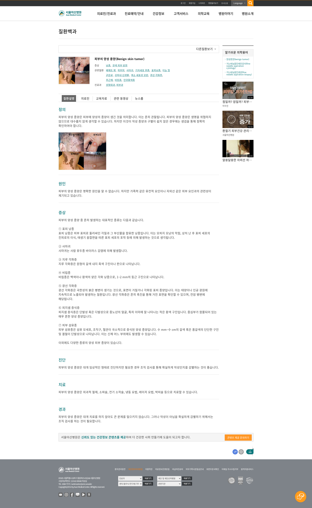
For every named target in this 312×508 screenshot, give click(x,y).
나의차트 (202, 3)
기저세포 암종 (142, 70)
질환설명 (68, 98)
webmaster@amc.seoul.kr (81, 484)
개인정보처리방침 (135, 469)
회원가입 (192, 3)
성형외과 (110, 85)
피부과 (119, 85)
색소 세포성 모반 (139, 75)
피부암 (121, 70)
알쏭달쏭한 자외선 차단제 (238, 160)
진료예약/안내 (134, 13)
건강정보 (158, 13)
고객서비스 (181, 13)
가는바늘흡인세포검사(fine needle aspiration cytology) (238, 65)
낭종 (108, 65)
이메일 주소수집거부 (230, 469)
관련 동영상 (121, 98)
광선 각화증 (156, 75)
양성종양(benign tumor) (237, 59)
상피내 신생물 (122, 75)
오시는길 (224, 3)
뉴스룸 (139, 98)
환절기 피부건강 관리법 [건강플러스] (238, 131)
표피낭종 (156, 70)
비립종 (118, 80)
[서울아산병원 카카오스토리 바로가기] (89, 495)
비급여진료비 (177, 469)
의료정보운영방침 (162, 469)
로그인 (183, 3)
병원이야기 (226, 13)
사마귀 (129, 70)
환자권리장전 (120, 469)
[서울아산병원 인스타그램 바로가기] (66, 495)
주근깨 (109, 80)
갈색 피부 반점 (119, 65)
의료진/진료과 (106, 13)
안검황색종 (129, 80)
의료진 (85, 98)
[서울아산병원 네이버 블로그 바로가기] (78, 495)
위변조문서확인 (212, 469)
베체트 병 (111, 70)
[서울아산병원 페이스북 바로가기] (72, 495)
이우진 (225, 105)
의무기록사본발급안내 (195, 469)
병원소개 (248, 13)
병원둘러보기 (213, 3)
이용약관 (148, 469)
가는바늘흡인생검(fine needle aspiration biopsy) (239, 73)
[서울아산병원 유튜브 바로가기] (60, 495)
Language (238, 3)
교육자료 (101, 98)
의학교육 (203, 13)
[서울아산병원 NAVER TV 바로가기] (83, 495)
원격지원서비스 (247, 469)
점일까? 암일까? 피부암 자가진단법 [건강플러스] (238, 101)
